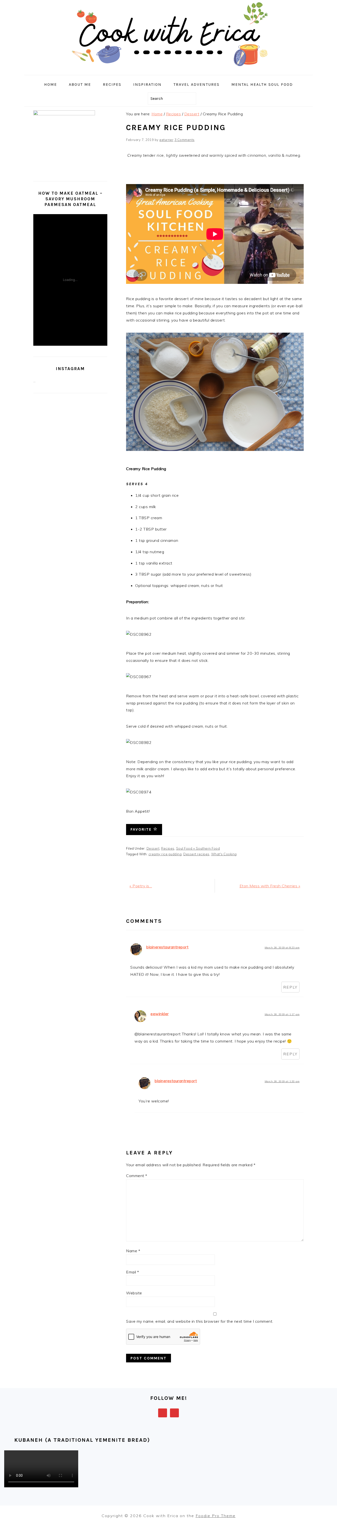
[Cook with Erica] (168, 71)
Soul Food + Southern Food (198, 848)
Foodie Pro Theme (216, 1515)
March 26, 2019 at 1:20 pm (282, 1081)
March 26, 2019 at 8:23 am (282, 947)
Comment (136, 1175)
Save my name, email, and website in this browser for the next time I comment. (199, 1321)
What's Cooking (224, 854)
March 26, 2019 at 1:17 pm (282, 1014)
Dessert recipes (196, 854)
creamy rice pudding (165, 854)
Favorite (142, 829)
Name (133, 1250)
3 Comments (184, 140)
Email (132, 1271)
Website (134, 1292)
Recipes (167, 848)
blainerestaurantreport (167, 946)
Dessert (153, 848)
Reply (290, 987)
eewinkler (159, 1013)
